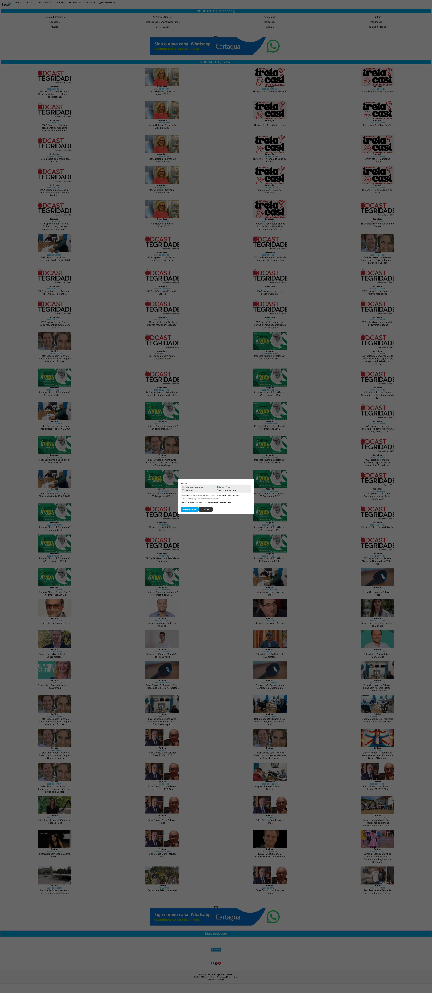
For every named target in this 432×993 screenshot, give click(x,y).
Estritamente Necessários (193, 487)
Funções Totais (224, 487)
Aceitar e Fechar (189, 509)
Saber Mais (205, 509)
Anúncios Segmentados (227, 490)
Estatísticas (188, 490)
